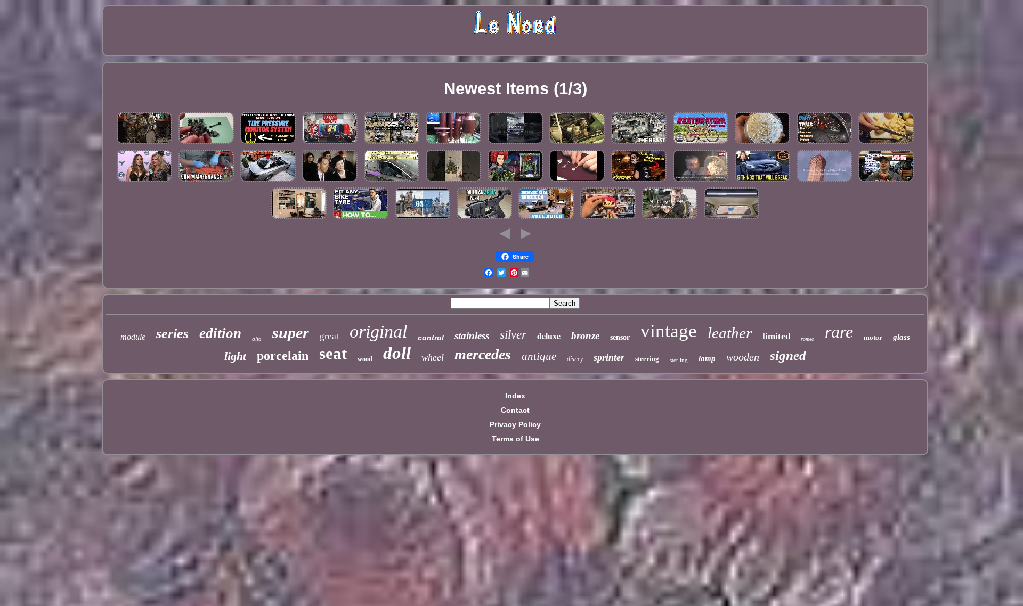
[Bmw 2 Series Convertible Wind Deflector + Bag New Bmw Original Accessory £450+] (268, 181)
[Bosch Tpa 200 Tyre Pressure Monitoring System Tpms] (268, 143)
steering (647, 359)
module (132, 336)
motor (873, 337)
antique (539, 356)
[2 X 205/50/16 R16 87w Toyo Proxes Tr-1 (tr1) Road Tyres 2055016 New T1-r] (361, 219)
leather (730, 332)
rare (839, 331)
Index (515, 395)
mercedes (482, 354)
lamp (707, 358)
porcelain (282, 356)
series (172, 333)
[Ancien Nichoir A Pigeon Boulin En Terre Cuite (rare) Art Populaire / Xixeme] (824, 181)
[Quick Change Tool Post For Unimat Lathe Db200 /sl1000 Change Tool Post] (206, 143)
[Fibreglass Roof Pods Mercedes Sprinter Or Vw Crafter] (639, 143)
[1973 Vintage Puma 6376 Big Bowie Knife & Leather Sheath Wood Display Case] (886, 143)
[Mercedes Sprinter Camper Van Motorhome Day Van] (546, 219)
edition (220, 333)
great (329, 336)
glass (901, 337)
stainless (471, 335)
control (431, 337)
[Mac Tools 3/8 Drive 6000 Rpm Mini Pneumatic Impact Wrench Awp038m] (886, 181)
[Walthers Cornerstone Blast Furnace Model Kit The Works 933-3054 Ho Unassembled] (453, 143)
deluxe (549, 336)
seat (333, 353)
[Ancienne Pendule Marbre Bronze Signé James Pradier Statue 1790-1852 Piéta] (299, 219)
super (290, 332)
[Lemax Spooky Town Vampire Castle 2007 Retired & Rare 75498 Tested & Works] (453, 181)
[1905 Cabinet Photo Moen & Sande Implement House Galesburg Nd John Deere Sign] (670, 219)
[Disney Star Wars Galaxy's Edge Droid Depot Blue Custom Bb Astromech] (639, 181)
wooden (742, 357)
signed (788, 355)
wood (365, 359)
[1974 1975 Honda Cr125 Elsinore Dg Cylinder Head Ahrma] (391, 143)
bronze (585, 335)
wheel (432, 357)
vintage (668, 331)
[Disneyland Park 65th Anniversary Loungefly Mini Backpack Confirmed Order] (422, 219)
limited (776, 336)
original (378, 331)
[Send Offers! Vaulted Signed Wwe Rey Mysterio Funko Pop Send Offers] (608, 219)
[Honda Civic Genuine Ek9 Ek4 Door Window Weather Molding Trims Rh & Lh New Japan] (391, 181)
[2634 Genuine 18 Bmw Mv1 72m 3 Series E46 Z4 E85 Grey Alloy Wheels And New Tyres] (515, 143)
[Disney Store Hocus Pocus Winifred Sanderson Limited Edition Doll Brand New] (515, 181)
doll (397, 353)
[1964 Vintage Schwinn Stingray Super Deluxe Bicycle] (700, 143)
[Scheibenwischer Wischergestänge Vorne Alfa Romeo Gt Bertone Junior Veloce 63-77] (484, 219)
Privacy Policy (515, 424)
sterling (679, 360)
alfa (257, 338)
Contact (515, 410)
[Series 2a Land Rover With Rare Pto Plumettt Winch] (577, 143)
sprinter (609, 357)
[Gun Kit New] (206, 181)
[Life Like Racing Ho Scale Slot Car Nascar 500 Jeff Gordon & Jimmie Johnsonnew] (330, 143)
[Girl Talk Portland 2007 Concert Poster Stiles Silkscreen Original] (144, 181)
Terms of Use (515, 439)
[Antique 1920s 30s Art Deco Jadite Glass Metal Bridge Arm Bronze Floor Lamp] (577, 181)
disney (575, 359)
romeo (807, 339)
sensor (620, 337)
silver (513, 334)
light (235, 356)
